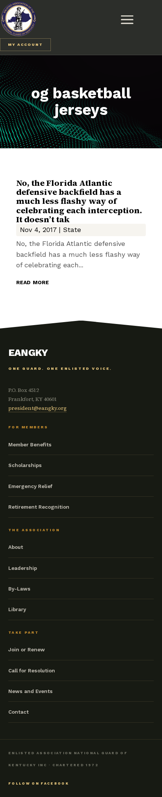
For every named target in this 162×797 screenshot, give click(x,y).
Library (17, 609)
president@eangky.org (37, 408)
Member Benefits (30, 444)
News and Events (30, 691)
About (15, 547)
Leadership (22, 568)
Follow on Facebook (38, 783)
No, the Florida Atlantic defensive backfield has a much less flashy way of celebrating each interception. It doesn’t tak (79, 201)
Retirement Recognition (38, 507)
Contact (18, 712)
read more (32, 281)
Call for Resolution (31, 670)
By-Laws (19, 589)
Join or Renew (26, 649)
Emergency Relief (30, 486)
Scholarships (25, 465)
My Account (25, 44)
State (72, 230)
